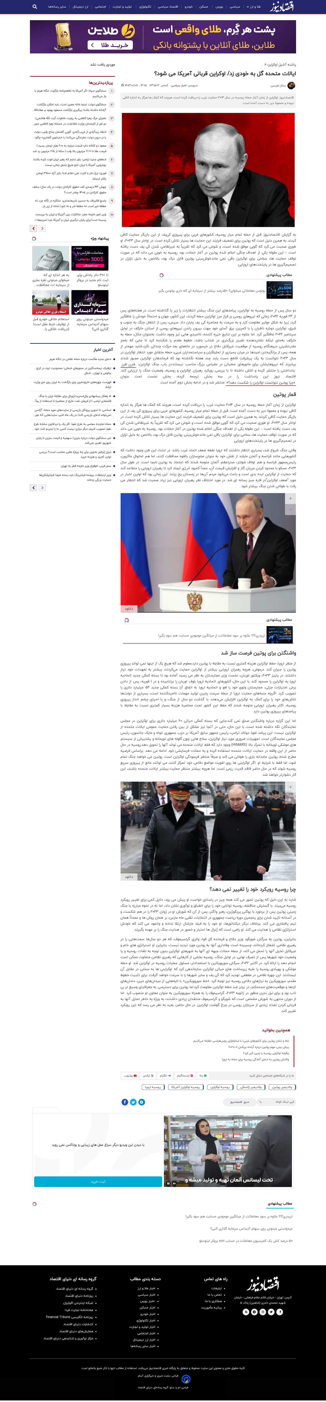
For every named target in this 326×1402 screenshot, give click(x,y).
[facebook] (280, 1312)
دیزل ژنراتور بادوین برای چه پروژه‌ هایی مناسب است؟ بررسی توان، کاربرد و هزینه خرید (75, 454)
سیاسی (235, 7)
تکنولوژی (145, 7)
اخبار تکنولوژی (145, 1320)
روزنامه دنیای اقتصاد (79, 1296)
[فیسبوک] (125, 1102)
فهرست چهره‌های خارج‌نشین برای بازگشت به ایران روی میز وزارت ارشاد (72, 384)
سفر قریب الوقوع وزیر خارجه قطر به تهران (86, 466)
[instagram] (263, 1312)
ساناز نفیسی (278, 86)
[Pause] (168, 1183)
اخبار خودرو (147, 1314)
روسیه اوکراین (220, 1087)
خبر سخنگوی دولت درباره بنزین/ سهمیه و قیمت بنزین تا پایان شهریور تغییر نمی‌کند (73, 440)
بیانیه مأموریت (211, 1308)
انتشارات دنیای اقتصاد (78, 1324)
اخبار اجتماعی (146, 1333)
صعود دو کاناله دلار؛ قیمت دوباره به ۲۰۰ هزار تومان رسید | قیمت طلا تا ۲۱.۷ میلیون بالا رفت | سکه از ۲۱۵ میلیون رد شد (69, 148)
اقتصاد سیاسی (168, 7)
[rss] (246, 1312)
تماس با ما (215, 1295)
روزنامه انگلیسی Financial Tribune (69, 1317)
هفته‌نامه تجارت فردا (79, 1310)
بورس (219, 7)
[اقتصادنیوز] (263, 1284)
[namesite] (281, 6)
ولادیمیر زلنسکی (250, 1087)
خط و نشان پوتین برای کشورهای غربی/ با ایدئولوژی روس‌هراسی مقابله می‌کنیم (241, 1041)
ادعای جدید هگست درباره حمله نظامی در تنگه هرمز (80, 359)
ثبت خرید (98, 1181)
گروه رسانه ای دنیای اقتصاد (74, 1289)
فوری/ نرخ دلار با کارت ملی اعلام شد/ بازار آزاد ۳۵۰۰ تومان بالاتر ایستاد (71, 176)
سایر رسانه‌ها (57, 7)
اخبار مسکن (147, 1308)
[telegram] (254, 1312)
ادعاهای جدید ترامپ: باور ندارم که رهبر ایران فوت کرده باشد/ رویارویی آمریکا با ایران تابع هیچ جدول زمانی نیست (69, 162)
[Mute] (174, 1183)
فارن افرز (128, 364)
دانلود (129, 608)
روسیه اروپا (153, 1087)
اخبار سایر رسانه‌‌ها (143, 1346)
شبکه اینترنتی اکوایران (78, 1303)
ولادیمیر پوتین (282, 1087)
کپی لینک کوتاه (285, 1102)
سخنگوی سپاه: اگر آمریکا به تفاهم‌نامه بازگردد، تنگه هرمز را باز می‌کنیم (70, 93)
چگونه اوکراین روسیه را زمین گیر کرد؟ (266, 1053)
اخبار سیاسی (179, 86)
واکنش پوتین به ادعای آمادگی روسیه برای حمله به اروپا (255, 1060)
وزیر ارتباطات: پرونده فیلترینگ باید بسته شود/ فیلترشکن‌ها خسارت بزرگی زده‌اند (75, 477)
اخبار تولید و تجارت (142, 1327)
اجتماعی (100, 7)
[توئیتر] (133, 1102)
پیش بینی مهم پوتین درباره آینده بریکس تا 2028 (258, 1047)
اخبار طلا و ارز (146, 1288)
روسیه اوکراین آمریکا (185, 1087)
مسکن (204, 7)
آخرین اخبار (103, 350)
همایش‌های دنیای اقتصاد (76, 1331)
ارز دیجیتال (80, 7)
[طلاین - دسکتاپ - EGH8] (163, 36)
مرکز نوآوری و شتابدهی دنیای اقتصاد (68, 1338)
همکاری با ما (213, 1301)
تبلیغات (216, 1288)
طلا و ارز (255, 7)
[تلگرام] (141, 1102)
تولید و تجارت (123, 7)
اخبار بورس (147, 1301)
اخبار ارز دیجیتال (144, 1340)
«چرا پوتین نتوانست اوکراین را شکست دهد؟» (260, 382)
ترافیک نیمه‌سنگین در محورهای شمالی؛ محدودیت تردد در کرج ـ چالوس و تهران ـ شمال (73, 370)
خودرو (189, 7)
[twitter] (271, 1312)
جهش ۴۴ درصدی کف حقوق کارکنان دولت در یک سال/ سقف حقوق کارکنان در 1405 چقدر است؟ (69, 190)
